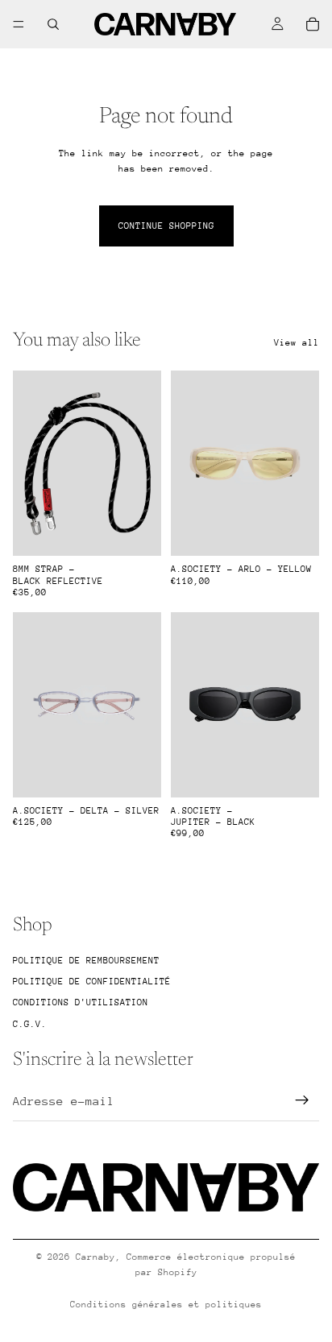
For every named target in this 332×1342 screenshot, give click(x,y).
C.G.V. (30, 1024)
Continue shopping (166, 226)
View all (296, 343)
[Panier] (312, 24)
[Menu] (18, 24)
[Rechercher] (53, 24)
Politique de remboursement (86, 960)
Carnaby (95, 1257)
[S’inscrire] (302, 1101)
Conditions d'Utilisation (80, 1003)
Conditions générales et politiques (166, 1304)
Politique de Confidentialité (92, 981)
